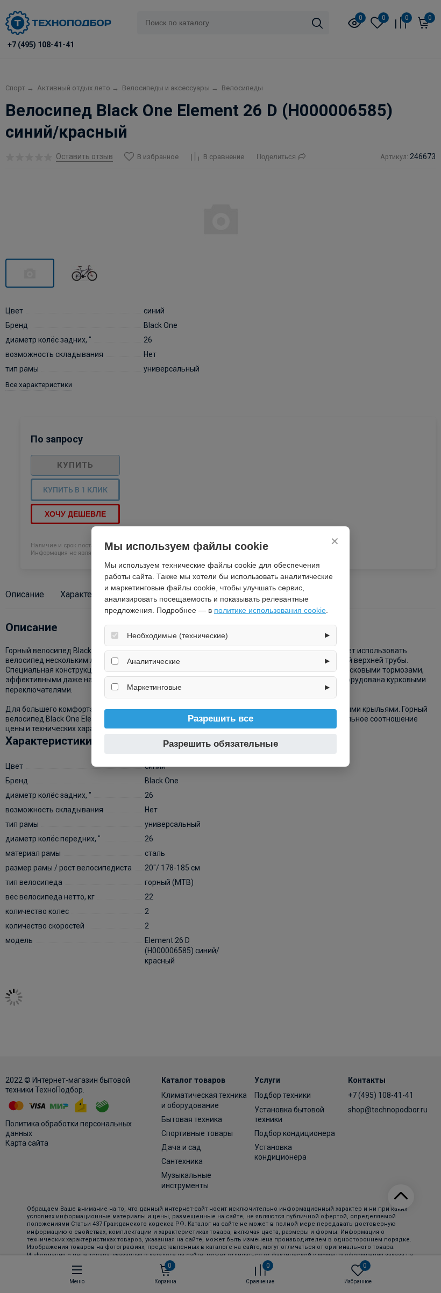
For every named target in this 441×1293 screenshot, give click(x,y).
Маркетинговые (154, 687)
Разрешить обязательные (220, 744)
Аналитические (153, 661)
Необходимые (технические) (177, 635)
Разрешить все (220, 718)
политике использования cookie (270, 610)
